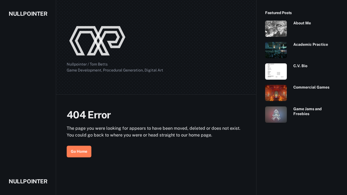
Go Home (79, 151)
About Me (302, 23)
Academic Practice (310, 44)
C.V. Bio (300, 66)
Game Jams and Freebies (307, 111)
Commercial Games (311, 87)
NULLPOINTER (28, 13)
